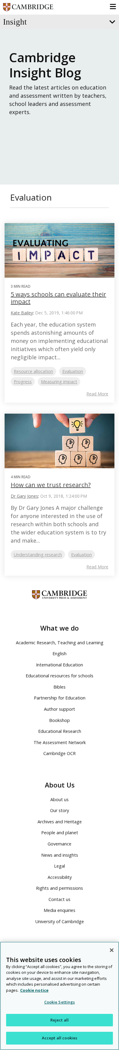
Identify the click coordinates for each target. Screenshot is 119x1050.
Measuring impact (59, 381)
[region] (59, 996)
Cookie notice (34, 990)
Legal (59, 866)
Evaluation (72, 371)
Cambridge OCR (59, 753)
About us (59, 799)
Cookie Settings (59, 1002)
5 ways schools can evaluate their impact (58, 298)
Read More (97, 393)
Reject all (59, 1020)
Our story (59, 810)
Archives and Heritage (60, 822)
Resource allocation (33, 371)
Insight (15, 21)
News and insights (59, 855)
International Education (59, 665)
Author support (59, 709)
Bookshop (59, 720)
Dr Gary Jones (24, 496)
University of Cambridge (59, 921)
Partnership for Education (59, 698)
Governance (59, 844)
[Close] (111, 950)
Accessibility (60, 877)
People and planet (59, 832)
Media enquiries (59, 910)
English (59, 653)
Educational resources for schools (59, 676)
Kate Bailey (22, 313)
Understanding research (38, 554)
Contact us (59, 899)
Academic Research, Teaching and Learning (59, 642)
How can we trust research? (51, 485)
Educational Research (59, 731)
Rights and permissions (59, 888)
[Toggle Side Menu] (111, 22)
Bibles (59, 687)
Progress (23, 381)
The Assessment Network (60, 742)
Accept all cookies (59, 1038)
